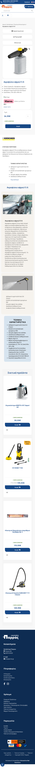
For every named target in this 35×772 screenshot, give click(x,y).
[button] (29, 49)
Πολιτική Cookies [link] (19, 753)
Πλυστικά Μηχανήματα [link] (20, 24)
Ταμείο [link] (6, 728)
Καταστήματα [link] (8, 676)
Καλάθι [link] (6, 726)
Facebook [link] (27, 2)
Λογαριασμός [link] (8, 730)
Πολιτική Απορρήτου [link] (10, 709)
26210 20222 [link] (9, 653)
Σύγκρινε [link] (7, 430)
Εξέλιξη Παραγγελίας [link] (10, 703)
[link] (2, 765)
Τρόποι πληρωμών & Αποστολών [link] (13, 732)
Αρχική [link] (4, 24)
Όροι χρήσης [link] (7, 753)
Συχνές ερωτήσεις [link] (9, 678)
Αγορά (18, 126)
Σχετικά (18, 43)
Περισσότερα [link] (15, 180)
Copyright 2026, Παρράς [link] (22, 755)
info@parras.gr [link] (9, 659)
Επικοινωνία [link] (7, 680)
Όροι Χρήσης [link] (8, 707)
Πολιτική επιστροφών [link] (10, 734)
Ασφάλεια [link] (7, 701)
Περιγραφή (18, 37)
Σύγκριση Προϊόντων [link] (10, 699)
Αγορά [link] (17, 425)
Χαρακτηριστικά (18, 31)
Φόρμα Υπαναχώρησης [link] (10, 711)
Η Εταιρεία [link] (7, 674)
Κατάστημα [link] (10, 24)
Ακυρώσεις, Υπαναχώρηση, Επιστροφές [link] (16, 705)
